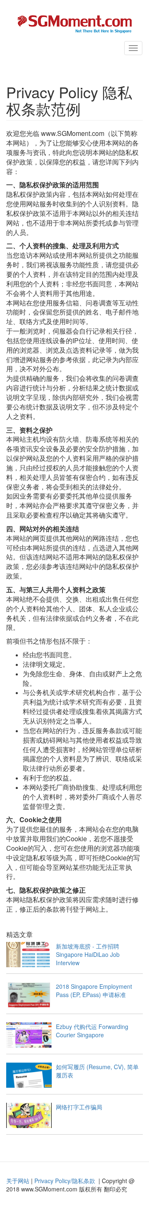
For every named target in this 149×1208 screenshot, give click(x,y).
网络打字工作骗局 (79, 1107)
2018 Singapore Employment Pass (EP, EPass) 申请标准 (94, 990)
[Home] (74, 23)
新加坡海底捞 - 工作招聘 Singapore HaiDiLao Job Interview (90, 954)
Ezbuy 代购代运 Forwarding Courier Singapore (92, 1030)
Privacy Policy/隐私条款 (64, 1181)
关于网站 (17, 1181)
